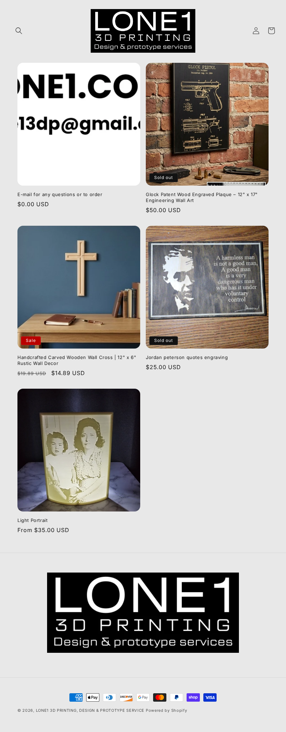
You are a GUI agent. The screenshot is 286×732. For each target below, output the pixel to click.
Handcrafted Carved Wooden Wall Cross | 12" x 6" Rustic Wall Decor (76, 360)
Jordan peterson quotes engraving (187, 357)
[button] (19, 30)
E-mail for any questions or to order (60, 194)
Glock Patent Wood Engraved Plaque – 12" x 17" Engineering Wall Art (202, 197)
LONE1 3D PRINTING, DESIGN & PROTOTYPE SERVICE (91, 710)
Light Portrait (32, 520)
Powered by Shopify (166, 710)
